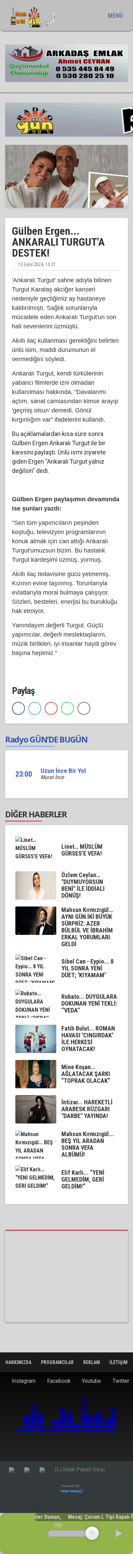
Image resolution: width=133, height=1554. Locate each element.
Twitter (120, 1381)
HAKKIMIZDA (18, 1362)
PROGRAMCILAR (58, 1362)
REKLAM (92, 1362)
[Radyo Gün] (66, 62)
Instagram (22, 1381)
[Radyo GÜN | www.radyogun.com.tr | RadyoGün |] (32, 17)
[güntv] (66, 1276)
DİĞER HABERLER (36, 814)
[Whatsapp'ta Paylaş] (67, 708)
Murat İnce (52, 777)
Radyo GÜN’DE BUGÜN (46, 739)
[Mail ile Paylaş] (83, 708)
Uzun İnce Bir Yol (63, 771)
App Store (92, 1448)
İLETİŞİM (118, 1362)
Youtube (90, 1381)
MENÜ (114, 15)
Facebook (58, 1381)
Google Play (40, 1448)
